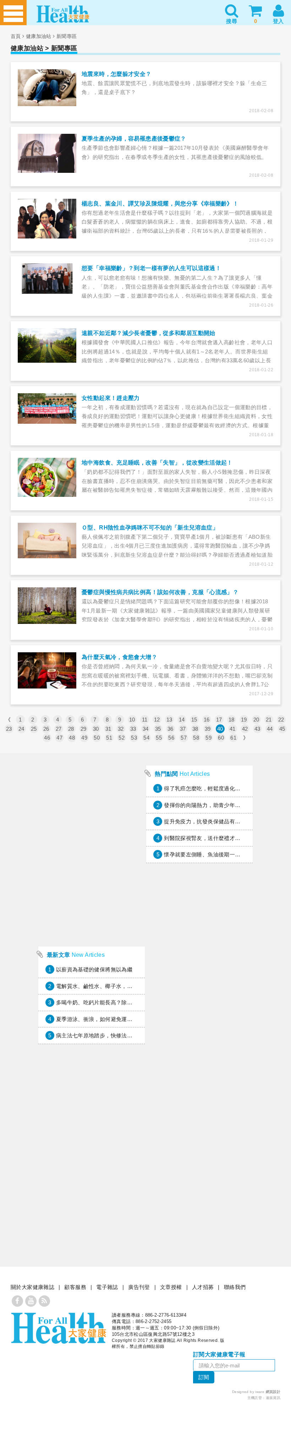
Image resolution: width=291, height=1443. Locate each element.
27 (59, 729)
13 (169, 720)
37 (183, 729)
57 (184, 738)
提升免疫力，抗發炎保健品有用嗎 (205, 821)
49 (84, 738)
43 (257, 729)
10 (132, 720)
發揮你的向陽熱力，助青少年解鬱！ (207, 805)
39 (208, 729)
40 (220, 729)
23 (9, 729)
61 (233, 738)
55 (159, 738)
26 (46, 729)
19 (244, 720)
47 (59, 738)
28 (71, 729)
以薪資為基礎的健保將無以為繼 (94, 969)
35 (158, 729)
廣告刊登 (139, 1287)
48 (72, 738)
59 (208, 738)
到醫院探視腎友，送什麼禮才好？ (205, 838)
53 (134, 738)
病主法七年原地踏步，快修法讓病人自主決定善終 (116, 1035)
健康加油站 (38, 36)
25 (34, 729)
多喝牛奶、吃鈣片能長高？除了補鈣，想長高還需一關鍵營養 (129, 1002)
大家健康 (58, 1328)
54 (146, 738)
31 (108, 729)
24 (21, 729)
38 (195, 729)
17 (219, 720)
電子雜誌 (107, 1287)
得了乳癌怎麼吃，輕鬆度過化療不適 (207, 788)
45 (282, 729)
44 (270, 729)
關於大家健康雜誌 (32, 1287)
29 (84, 729)
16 (207, 720)
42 (245, 729)
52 (122, 738)
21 (269, 720)
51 (109, 738)
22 (281, 720)
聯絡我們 (235, 1287)
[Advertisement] (91, 895)
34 (146, 729)
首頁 (16, 36)
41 (233, 729)
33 (133, 729)
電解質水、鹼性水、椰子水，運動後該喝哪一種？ (116, 986)
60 (221, 738)
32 (121, 729)
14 (182, 720)
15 (194, 720)
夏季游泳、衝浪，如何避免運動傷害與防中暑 (110, 1019)
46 (47, 738)
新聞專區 (66, 36)
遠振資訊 (273, 1398)
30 (96, 729)
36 (171, 729)
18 (232, 720)
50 (97, 738)
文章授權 (171, 1287)
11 (145, 720)
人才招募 (203, 1287)
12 (157, 720)
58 (196, 738)
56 (171, 738)
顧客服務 (75, 1287)
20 (256, 720)
